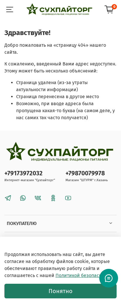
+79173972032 (23, 173)
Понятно (60, 291)
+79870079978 (85, 173)
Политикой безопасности (84, 275)
